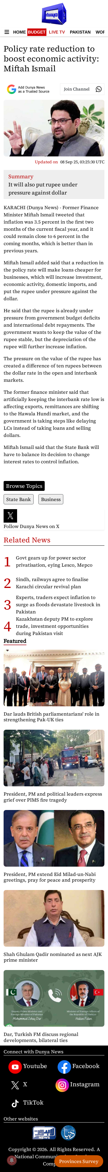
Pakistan (80, 32)
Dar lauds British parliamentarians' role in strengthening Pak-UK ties (51, 717)
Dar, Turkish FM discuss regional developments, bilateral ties (41, 1037)
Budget (37, 32)
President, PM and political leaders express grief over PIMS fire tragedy (53, 797)
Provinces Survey (78, 1161)
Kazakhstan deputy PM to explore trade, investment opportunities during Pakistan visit (54, 626)
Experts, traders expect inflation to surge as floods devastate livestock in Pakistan (58, 604)
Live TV (57, 32)
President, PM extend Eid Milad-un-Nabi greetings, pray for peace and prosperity (50, 877)
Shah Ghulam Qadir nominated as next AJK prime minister (53, 957)
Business (51, 499)
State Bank (18, 499)
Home (19, 32)
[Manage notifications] (11, 1160)
